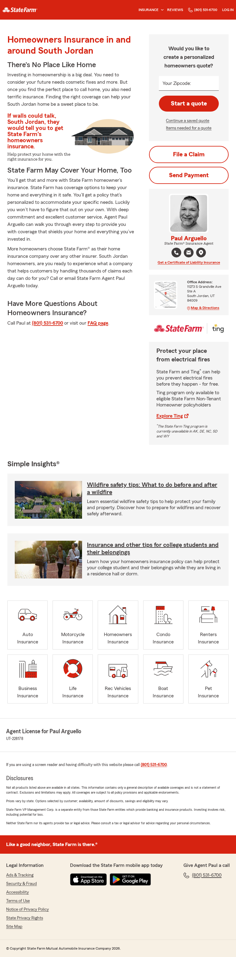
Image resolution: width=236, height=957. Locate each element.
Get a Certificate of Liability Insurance (189, 262)
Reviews (175, 10)
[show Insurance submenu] (161, 10)
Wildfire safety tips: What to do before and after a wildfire (152, 488)
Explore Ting (169, 416)
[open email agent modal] (189, 253)
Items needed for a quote (188, 128)
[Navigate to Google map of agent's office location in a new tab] (201, 252)
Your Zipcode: (177, 83)
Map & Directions (205, 308)
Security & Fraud (21, 884)
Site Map (14, 927)
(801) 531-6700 (205, 10)
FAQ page (98, 323)
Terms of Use (18, 901)
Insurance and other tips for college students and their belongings (152, 548)
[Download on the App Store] (88, 879)
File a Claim (189, 154)
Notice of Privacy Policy (27, 909)
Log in (228, 10)
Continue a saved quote (187, 121)
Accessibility (17, 892)
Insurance (149, 10)
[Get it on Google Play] (130, 879)
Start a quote (189, 104)
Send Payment (189, 175)
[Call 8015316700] (176, 252)
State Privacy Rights (24, 918)
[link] (20, 10)
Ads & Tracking (19, 875)
